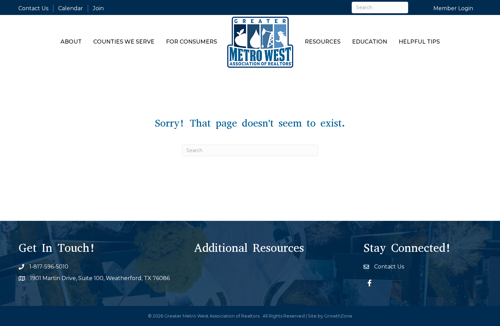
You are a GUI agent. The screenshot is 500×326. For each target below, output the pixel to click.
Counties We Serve (123, 41)
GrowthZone (338, 316)
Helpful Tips (419, 41)
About (71, 41)
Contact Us (33, 8)
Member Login (453, 8)
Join (98, 8)
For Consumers (191, 41)
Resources (322, 41)
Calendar (70, 8)
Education (369, 41)
